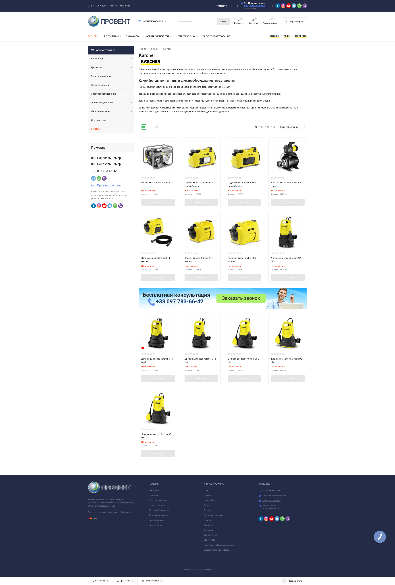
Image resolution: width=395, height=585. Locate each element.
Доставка (208, 525)
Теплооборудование (158, 515)
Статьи (207, 505)
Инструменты (155, 525)
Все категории (210, 535)
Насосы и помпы (157, 520)
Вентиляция (154, 490)
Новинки (208, 520)
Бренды (155, 49)
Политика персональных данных (102, 512)
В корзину (158, 202)
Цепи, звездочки (157, 505)
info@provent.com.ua (254, 5)
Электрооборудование (159, 510)
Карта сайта (126, 512)
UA (226, 6)
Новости (208, 495)
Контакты (208, 530)
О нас (206, 490)
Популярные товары (213, 515)
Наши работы (210, 500)
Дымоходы (154, 495)
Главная (143, 49)
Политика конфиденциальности (219, 545)
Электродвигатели (157, 500)
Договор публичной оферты (217, 550)
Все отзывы (209, 540)
